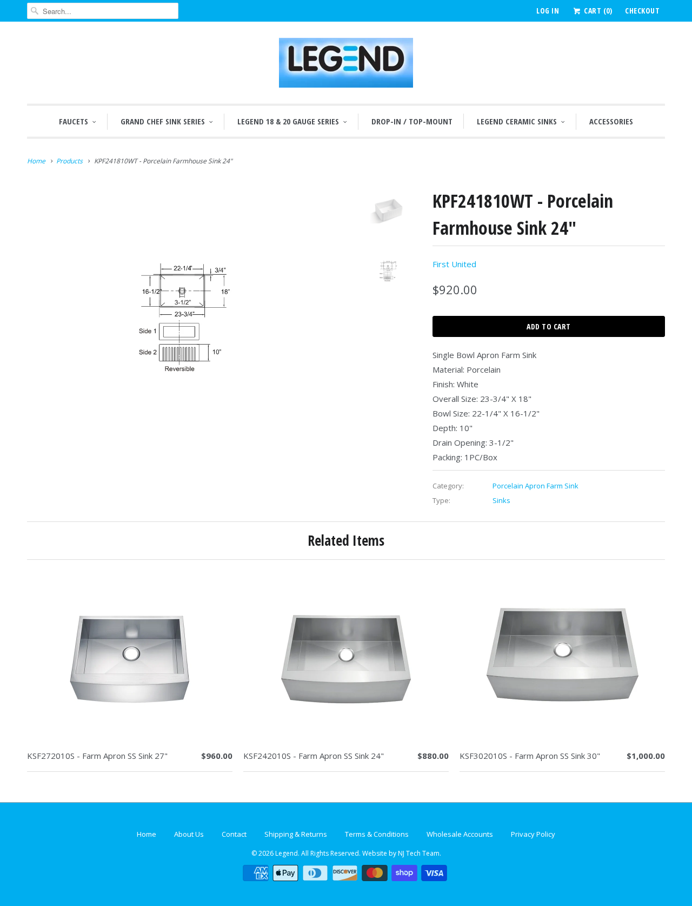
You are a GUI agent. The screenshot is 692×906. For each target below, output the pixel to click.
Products (69, 161)
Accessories (611, 121)
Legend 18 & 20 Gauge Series (288, 121)
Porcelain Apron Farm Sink (535, 486)
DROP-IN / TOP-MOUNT (412, 121)
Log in (547, 10)
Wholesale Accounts (460, 834)
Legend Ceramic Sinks (517, 121)
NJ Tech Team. (419, 853)
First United (454, 264)
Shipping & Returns (295, 834)
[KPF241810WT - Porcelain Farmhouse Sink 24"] (185, 313)
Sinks (501, 500)
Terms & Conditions (377, 834)
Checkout (642, 10)
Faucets (73, 121)
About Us (189, 834)
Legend (286, 853)
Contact (234, 834)
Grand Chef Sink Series (163, 121)
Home (146, 834)
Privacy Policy (533, 834)
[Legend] (346, 65)
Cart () (597, 10)
